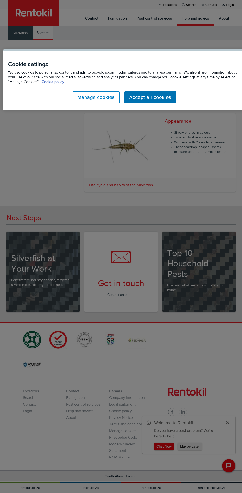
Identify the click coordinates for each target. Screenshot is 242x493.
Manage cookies (96, 97)
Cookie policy (53, 82)
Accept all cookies (150, 97)
